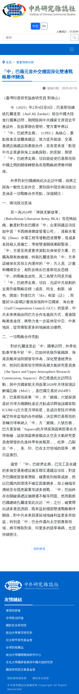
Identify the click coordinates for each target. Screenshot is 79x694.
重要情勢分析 (25, 62)
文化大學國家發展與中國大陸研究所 (29, 662)
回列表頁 (39, 549)
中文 (35, 26)
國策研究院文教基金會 (20, 669)
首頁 (9, 62)
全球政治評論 (15, 618)
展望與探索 (13, 610)
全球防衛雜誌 (15, 647)
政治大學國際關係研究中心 (23, 655)
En (44, 26)
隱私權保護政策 (17, 678)
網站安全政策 (41, 678)
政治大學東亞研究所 (19, 633)
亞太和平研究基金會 (19, 640)
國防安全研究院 (16, 625)
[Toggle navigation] (72, 49)
